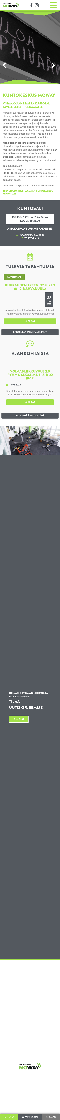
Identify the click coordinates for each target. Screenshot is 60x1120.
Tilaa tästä (19, 719)
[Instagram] (37, 5)
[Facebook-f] (31, 5)
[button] (5, 65)
